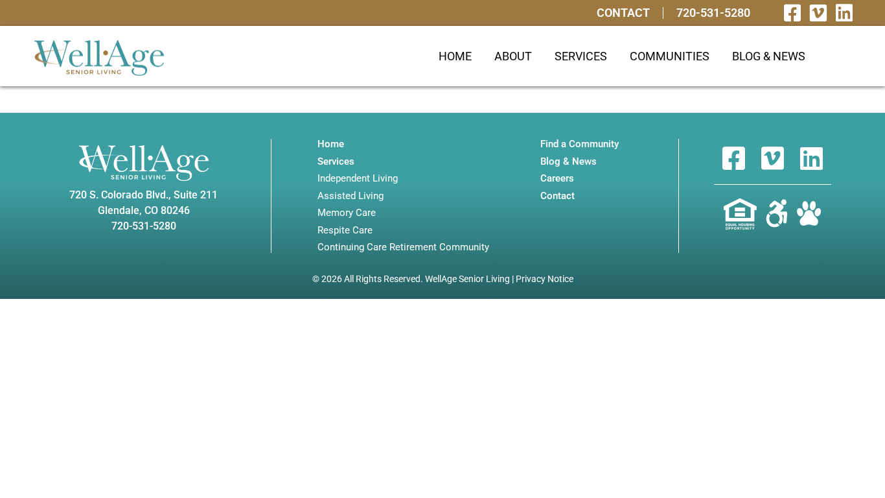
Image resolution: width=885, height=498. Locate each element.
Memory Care (346, 213)
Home (455, 56)
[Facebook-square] (792, 13)
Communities (669, 56)
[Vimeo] (818, 13)
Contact (623, 13)
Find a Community (579, 144)
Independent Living (357, 178)
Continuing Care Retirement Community (403, 247)
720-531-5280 (713, 13)
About (513, 56)
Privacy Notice (544, 279)
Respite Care (345, 230)
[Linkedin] (844, 13)
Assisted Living (350, 196)
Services (581, 56)
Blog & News (768, 56)
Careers (557, 178)
